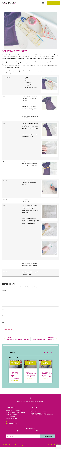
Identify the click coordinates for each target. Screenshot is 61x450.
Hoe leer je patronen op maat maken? (41, 414)
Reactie (4, 290)
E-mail (4, 315)
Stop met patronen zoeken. (38, 411)
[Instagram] (51, 444)
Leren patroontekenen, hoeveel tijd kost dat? (32, 374)
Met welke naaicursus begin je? (39, 413)
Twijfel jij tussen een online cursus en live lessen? (15, 375)
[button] (43, 3)
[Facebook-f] (48, 444)
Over (31, 410)
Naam (4, 309)
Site (3, 322)
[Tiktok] (54, 444)
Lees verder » (14, 380)
